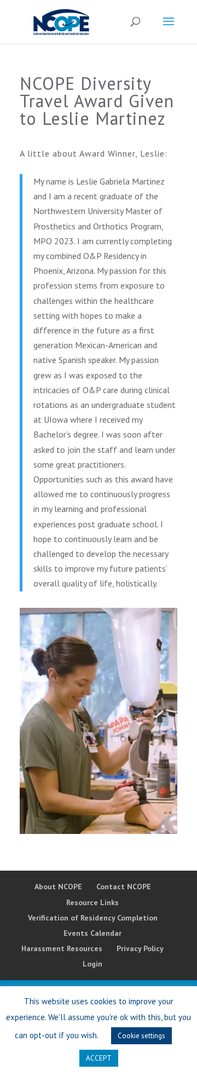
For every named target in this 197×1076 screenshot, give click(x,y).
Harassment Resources (61, 948)
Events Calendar (92, 933)
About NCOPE (58, 886)
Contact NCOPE (123, 886)
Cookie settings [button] (141, 1035)
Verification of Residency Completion (93, 918)
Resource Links (92, 902)
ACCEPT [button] (99, 1058)
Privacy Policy (140, 948)
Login (92, 964)
